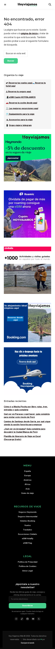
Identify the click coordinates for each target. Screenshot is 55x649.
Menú (5, 4)
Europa (27, 475)
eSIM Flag (27, 543)
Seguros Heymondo (28, 512)
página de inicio (29, 33)
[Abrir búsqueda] (49, 4)
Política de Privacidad (27, 562)
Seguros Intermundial (27, 516)
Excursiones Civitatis (27, 534)
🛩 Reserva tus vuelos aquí (19, 83)
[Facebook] (27, 619)
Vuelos (27, 525)
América (27, 480)
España (27, 471)
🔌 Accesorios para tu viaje (19, 119)
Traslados (27, 530)
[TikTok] (22, 619)
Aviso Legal (27, 571)
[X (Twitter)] (39, 619)
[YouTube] (33, 619)
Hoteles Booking (27, 521)
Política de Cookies (27, 566)
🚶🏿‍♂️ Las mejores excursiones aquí (22, 108)
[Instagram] (16, 619)
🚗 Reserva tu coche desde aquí (21, 103)
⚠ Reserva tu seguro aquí (18, 91)
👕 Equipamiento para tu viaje (20, 114)
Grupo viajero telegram (20, 125)
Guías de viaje (27, 493)
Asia (28, 489)
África (27, 484)
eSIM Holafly (27, 538)
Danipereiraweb (27, 643)
